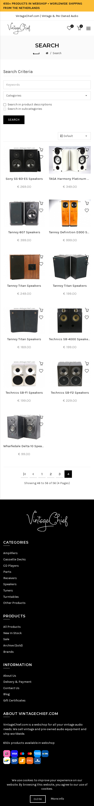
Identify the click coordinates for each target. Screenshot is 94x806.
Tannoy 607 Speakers (24, 232)
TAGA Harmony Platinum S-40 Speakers (70, 179)
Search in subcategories (25, 109)
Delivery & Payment (17, 682)
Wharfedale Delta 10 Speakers (24, 446)
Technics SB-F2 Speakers (70, 393)
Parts (7, 572)
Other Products (14, 603)
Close (38, 799)
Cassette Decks (14, 559)
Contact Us (11, 688)
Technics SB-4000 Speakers (70, 339)
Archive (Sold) (13, 645)
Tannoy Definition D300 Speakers (70, 232)
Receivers (10, 578)
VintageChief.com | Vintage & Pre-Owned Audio (47, 16)
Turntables (11, 597)
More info (57, 799)
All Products (12, 627)
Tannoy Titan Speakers (24, 286)
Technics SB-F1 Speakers (24, 393)
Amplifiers (10, 553)
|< (24, 474)
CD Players (11, 566)
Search (57, 53)
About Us (9, 676)
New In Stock (12, 633)
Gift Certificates (14, 700)
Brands (8, 652)
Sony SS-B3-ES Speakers (24, 179)
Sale (6, 639)
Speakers (10, 584)
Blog (6, 694)
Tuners (8, 590)
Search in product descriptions (30, 104)
